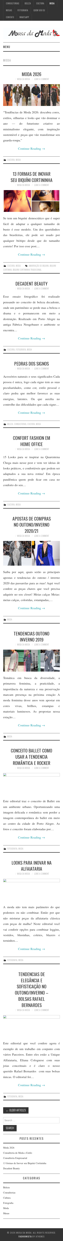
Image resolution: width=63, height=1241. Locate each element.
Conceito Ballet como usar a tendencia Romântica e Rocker (31, 756)
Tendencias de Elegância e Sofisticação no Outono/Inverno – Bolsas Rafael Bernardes (31, 989)
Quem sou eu (39, 10)
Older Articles (16, 1110)
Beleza (28, 3)
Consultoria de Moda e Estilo (17, 1152)
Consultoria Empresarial (15, 1158)
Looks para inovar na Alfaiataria (32, 865)
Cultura (40, 3)
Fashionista (25, 1236)
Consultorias (12, 3)
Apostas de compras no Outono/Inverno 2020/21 (31, 524)
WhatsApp (24, 17)
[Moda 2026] (31, 95)
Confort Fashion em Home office (31, 440)
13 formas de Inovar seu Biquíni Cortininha (31, 176)
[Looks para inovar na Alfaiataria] (31, 890)
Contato (10, 17)
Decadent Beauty (31, 283)
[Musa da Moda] (31, 33)
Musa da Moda (23, 79)
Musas (9, 10)
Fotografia (23, 10)
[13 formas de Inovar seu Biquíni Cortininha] (31, 201)
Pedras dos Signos (31, 363)
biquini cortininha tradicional (27, 269)
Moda (52, 3)
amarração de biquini (39, 265)
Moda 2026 (31, 74)
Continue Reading (31, 148)
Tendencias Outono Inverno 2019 (31, 636)
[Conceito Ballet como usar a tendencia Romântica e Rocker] (31, 784)
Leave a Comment (41, 79)
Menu (6, 47)
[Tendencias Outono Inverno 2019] (31, 661)
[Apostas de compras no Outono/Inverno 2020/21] (31, 553)
